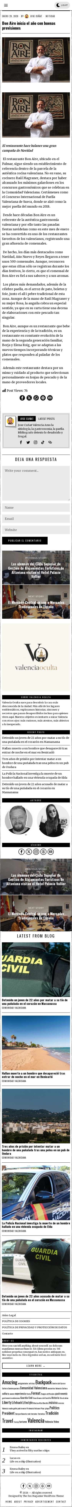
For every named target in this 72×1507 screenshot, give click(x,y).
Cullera (64, 1388)
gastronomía (61, 1393)
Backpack (43, 1382)
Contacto (7, 1333)
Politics (54, 1407)
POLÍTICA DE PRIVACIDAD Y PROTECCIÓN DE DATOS (34, 1327)
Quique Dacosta (21, 1413)
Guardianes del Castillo (42, 1397)
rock (29, 1413)
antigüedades (23, 1383)
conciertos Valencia (54, 1388)
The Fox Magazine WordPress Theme (43, 1496)
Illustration (64, 1397)
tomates (34, 1413)
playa (47, 1408)
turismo (23, 1422)
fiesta (28, 1393)
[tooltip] (22, 398)
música (53, 1402)
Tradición (52, 1413)
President (8, 1413)
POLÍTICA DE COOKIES (16, 1321)
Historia (55, 1398)
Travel (7, 1420)
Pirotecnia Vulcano (33, 1408)
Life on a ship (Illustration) (25, 1461)
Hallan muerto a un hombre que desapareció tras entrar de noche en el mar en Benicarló (33, 1075)
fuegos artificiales (48, 1393)
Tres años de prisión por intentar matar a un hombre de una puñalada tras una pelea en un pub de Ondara (35, 763)
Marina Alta (37, 1402)
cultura (5, 1393)
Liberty (6, 1402)
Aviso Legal (9, 1315)
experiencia (20, 1393)
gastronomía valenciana (11, 1397)
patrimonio (21, 1408)
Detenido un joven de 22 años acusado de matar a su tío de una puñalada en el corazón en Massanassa (35, 788)
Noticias (50, 16)
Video (56, 1422)
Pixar (43, 1408)
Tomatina (41, 1413)
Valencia (35, 1420)
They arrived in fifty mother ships (30, 1450)
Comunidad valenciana (14, 1007)
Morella (45, 1402)
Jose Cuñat (36, 16)
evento (12, 1393)
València (49, 1422)
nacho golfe (13, 1408)
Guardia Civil (26, 1398)
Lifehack (17, 1402)
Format (36, 1393)
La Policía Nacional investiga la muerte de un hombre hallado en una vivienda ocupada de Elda (36, 1224)
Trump (16, 1421)
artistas (32, 1383)
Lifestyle (27, 1402)
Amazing (9, 1382)
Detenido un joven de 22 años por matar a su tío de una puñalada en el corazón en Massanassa (35, 1001)
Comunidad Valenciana (33, 1388)
